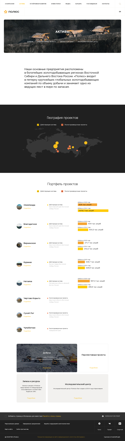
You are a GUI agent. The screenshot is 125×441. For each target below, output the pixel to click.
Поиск (120, 4)
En (120, 11)
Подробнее (27, 208)
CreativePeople (115, 437)
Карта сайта (8, 429)
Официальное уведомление (31, 423)
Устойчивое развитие (38, 4)
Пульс (99, 429)
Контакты (105, 4)
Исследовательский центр (88, 41)
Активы (22, 4)
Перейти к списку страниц (52, 416)
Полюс (12, 12)
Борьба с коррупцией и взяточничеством (57, 423)
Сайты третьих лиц (22, 429)
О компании (9, 4)
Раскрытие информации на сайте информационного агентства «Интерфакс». (61, 437)
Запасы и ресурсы (66, 41)
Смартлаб (120, 429)
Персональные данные (12, 423)
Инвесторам (56, 4)
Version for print (112, 416)
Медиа (68, 4)
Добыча (30, 41)
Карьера (78, 4)
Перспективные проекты (47, 41)
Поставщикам (92, 4)
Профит (109, 429)
